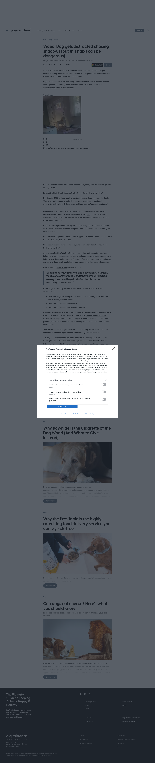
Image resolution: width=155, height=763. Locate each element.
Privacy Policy (89, 414)
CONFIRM (62, 406)
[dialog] (77, 381)
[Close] (114, 349)
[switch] (103, 384)
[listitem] (77, 380)
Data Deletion (65, 414)
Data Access (77, 414)
